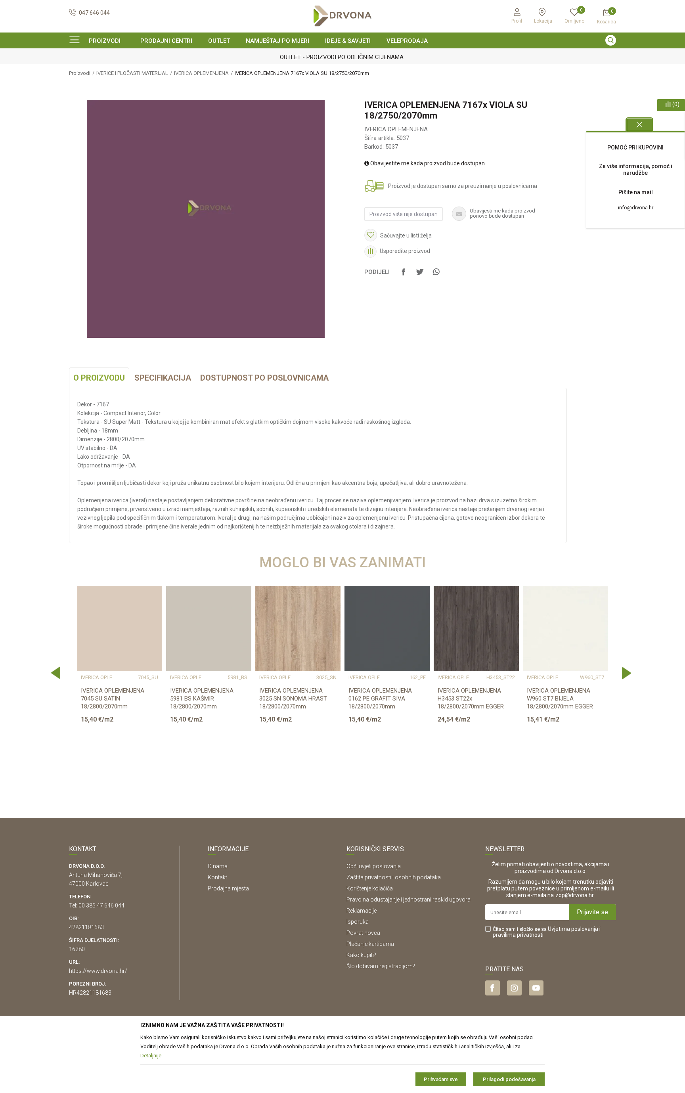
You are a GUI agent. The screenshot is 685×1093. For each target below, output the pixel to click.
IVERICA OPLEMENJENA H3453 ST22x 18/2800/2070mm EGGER (471, 698)
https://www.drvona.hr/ (98, 971)
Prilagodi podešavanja (509, 1079)
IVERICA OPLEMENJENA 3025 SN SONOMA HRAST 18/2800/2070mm (293, 698)
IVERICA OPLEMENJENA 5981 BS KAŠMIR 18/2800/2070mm (201, 698)
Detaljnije (118, 764)
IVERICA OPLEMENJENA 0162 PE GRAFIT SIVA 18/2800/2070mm (380, 698)
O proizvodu (99, 378)
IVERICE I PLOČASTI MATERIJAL (132, 73)
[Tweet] (419, 275)
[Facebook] (403, 275)
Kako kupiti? (361, 955)
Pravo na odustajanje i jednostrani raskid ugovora (408, 899)
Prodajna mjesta (228, 888)
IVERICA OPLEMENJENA (201, 73)
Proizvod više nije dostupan (403, 214)
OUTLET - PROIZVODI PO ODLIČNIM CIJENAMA (342, 57)
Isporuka (357, 922)
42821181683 (86, 927)
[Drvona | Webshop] (342, 16)
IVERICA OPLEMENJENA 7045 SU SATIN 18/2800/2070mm (112, 698)
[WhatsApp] (436, 275)
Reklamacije (361, 910)
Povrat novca (363, 933)
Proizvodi (79, 73)
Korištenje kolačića (369, 888)
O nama (218, 866)
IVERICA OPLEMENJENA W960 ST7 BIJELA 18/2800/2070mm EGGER (560, 698)
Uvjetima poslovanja (573, 929)
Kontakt (217, 877)
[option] (342, 57)
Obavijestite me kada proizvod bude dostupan (427, 163)
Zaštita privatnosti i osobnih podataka (393, 877)
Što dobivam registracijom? (380, 966)
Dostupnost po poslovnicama (264, 378)
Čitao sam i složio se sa (547, 932)
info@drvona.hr (635, 208)
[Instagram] (514, 987)
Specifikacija (162, 378)
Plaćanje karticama (370, 944)
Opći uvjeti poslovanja (373, 866)
